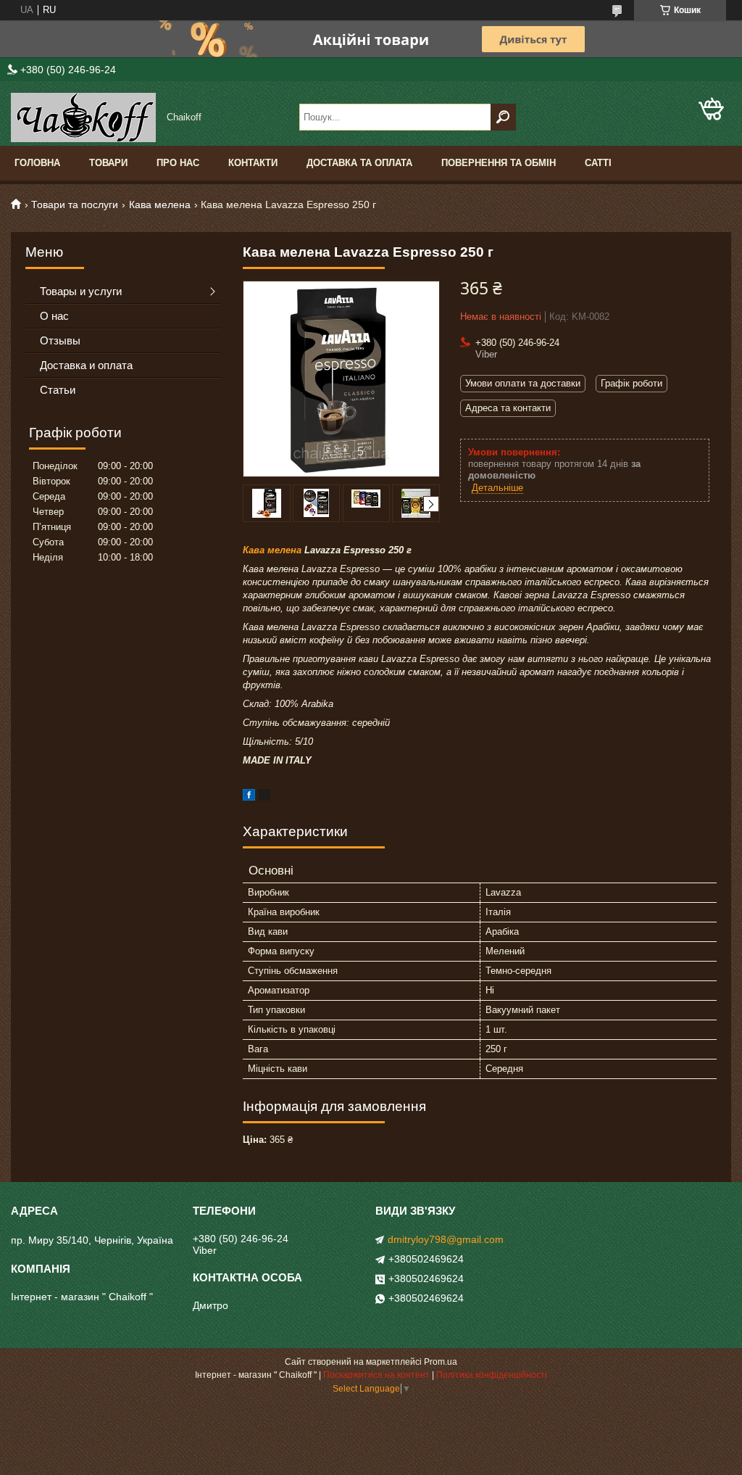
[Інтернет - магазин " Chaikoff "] (83, 117)
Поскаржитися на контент (376, 1375)
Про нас (178, 162)
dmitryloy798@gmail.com (446, 1239)
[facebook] (249, 797)
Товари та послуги (74, 204)
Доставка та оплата (359, 162)
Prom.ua (440, 1362)
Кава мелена (160, 204)
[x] (264, 797)
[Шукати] (503, 117)
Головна (37, 162)
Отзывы (60, 340)
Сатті (598, 162)
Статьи (57, 390)
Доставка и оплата (86, 365)
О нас (54, 316)
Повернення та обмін (498, 162)
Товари (108, 162)
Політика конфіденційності (491, 1375)
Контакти (253, 162)
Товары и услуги (81, 291)
